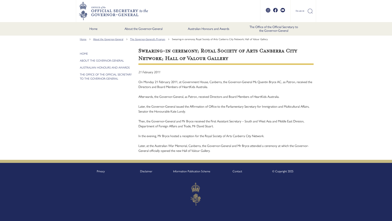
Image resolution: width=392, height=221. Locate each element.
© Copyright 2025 (282, 171)
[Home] (113, 11)
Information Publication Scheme (191, 171)
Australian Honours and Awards (208, 29)
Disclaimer (146, 171)
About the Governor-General (144, 29)
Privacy (101, 171)
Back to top (378, 215)
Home (93, 29)
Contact (237, 171)
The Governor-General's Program (147, 39)
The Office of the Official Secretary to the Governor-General (273, 29)
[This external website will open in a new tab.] (268, 11)
